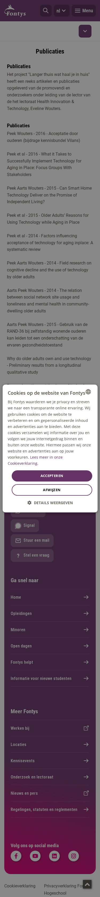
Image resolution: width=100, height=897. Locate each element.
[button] (50, 503)
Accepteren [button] (52, 475)
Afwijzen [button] (52, 489)
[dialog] (49, 448)
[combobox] (88, 391)
